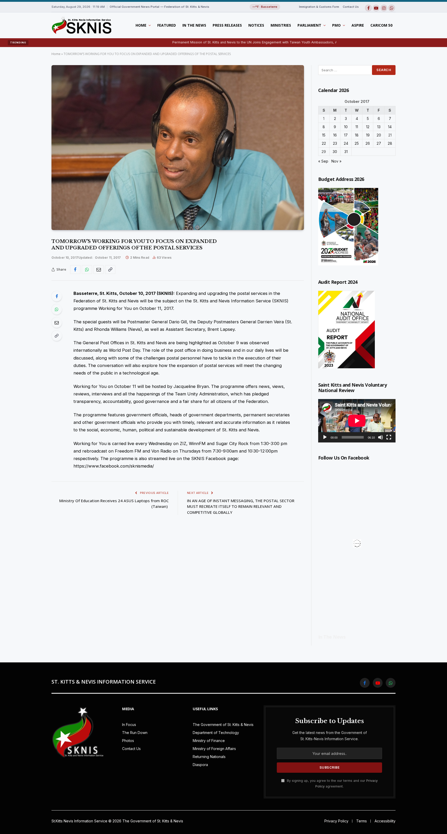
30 (335, 151)
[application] (357, 420)
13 (379, 127)
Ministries (281, 25)
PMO (336, 25)
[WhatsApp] (56, 309)
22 (324, 143)
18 (357, 135)
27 (379, 143)
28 (390, 143)
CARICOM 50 (381, 25)
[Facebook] (56, 296)
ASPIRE (358, 25)
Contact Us (351, 7)
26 (368, 143)
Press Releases (227, 25)
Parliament (309, 25)
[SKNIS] (81, 25)
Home (141, 25)
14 (390, 127)
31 (346, 151)
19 (368, 135)
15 (323, 135)
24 (346, 143)
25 (357, 143)
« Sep (323, 161)
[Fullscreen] (388, 437)
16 (335, 135)
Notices (256, 25)
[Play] (324, 437)
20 (379, 135)
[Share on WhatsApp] (87, 269)
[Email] (56, 322)
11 (356, 127)
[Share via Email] (98, 269)
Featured (166, 25)
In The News (194, 25)
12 (367, 127)
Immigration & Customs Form (319, 7)
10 (346, 127)
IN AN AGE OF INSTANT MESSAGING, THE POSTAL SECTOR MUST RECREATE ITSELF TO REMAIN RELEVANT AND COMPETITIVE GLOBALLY (240, 506)
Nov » (336, 161)
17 (346, 135)
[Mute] (380, 437)
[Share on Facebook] (75, 269)
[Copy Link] (110, 269)
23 (335, 143)
